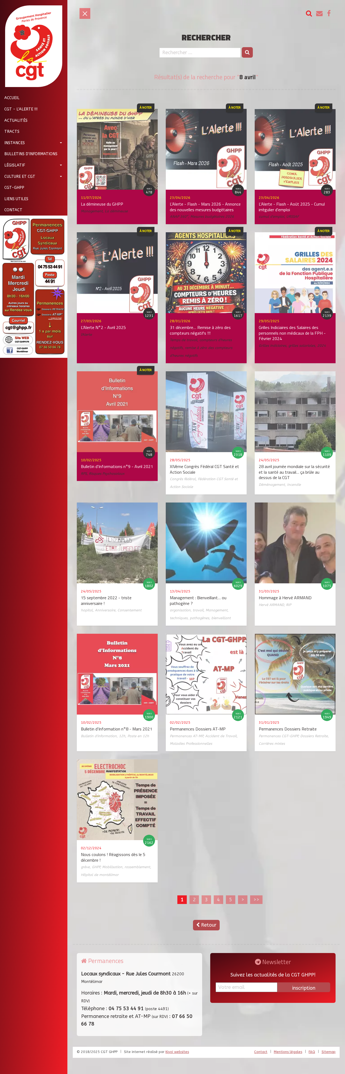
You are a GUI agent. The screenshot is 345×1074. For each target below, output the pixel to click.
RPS (84, 474)
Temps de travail (183, 340)
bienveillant (221, 618)
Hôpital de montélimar (100, 875)
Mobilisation (112, 867)
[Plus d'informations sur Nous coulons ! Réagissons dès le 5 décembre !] (117, 799)
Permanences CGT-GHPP (278, 736)
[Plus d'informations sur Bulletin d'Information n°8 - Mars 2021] (117, 674)
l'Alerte (86, 334)
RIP (288, 605)
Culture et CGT (19, 176)
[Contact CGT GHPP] (319, 14)
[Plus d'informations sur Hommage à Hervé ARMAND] (295, 543)
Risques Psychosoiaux (106, 474)
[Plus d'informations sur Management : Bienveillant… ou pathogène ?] (206, 543)
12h (122, 736)
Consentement (130, 610)
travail (198, 610)
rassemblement (137, 867)
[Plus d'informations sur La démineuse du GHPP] (117, 149)
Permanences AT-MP (186, 736)
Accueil (11, 98)
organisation (180, 610)
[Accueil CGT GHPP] (32, 46)
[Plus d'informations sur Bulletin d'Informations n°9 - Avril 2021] (117, 411)
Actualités (15, 120)
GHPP (96, 867)
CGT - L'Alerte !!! (20, 109)
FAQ (312, 1052)
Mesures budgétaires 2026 (212, 216)
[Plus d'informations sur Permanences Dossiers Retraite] (295, 674)
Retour (208, 925)
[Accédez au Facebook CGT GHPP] (329, 14)
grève (85, 867)
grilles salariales (301, 346)
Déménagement (272, 485)
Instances (14, 142)
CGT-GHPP (14, 187)
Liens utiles (16, 198)
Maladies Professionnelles (191, 744)
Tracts (11, 131)
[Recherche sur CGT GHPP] (309, 14)
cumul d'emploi (271, 216)
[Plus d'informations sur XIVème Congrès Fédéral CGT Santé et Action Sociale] (206, 411)
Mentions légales (288, 1052)
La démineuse (116, 211)
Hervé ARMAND (271, 605)
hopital (87, 610)
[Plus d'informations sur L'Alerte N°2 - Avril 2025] (117, 272)
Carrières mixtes (272, 744)
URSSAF (292, 216)
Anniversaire (105, 610)
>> (256, 900)
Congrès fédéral (183, 479)
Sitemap (329, 1052)
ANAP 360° (179, 216)
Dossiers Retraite (314, 736)
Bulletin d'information (99, 736)
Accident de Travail (221, 736)
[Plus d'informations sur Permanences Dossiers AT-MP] (206, 674)
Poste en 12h (138, 736)
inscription (303, 988)
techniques (179, 618)
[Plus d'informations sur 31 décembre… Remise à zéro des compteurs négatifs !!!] (206, 272)
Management (92, 211)
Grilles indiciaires (272, 346)
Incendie (294, 485)
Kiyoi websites (177, 1052)
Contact (13, 210)
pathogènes (199, 618)
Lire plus (60, 171)
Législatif (14, 165)
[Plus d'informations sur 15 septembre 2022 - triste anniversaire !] (117, 543)
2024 (321, 346)
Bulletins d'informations (30, 154)
